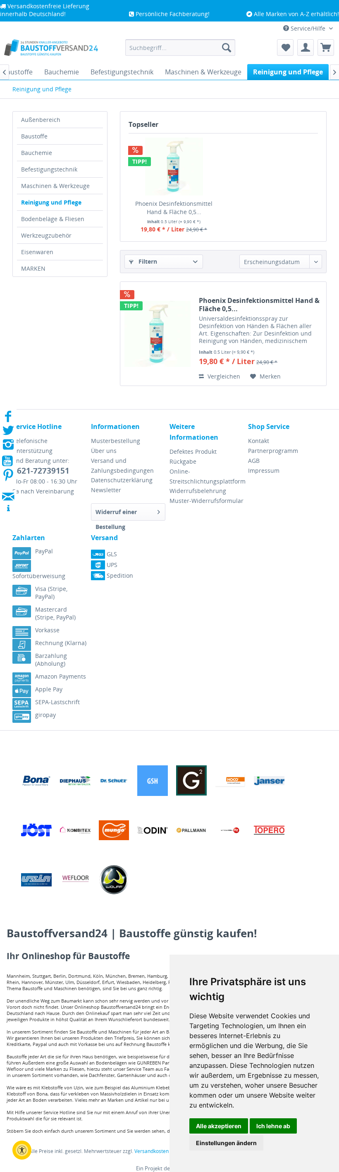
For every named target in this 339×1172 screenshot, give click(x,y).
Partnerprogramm (273, 451)
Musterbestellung (115, 441)
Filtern (147, 261)
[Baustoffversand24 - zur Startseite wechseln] (51, 49)
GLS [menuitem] (111, 554)
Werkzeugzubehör (46, 235)
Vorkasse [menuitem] (47, 630)
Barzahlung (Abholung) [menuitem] (51, 659)
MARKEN (33, 268)
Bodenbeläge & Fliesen (52, 219)
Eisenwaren (37, 252)
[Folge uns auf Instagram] (8, 447)
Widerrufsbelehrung (198, 491)
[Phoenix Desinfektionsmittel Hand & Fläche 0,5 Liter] (174, 166)
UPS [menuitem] (111, 565)
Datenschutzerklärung (122, 480)
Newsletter (106, 490)
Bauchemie (36, 153)
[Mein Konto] (305, 47)
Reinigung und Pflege (51, 202)
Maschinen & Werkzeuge (55, 186)
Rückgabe (183, 461)
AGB (254, 461)
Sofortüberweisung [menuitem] (38, 576)
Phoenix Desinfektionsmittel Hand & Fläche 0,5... (173, 208)
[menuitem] (180, 47)
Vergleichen (223, 376)
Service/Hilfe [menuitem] (308, 28)
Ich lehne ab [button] (273, 1125)
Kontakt (258, 441)
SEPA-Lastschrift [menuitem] (57, 702)
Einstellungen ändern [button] (226, 1142)
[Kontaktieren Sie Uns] (8, 488)
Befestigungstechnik (49, 169)
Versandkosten (151, 1151)
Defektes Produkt (193, 451)
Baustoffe (34, 136)
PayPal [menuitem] (44, 551)
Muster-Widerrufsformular (207, 501)
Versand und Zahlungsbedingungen (122, 465)
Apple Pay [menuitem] (48, 689)
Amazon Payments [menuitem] (60, 676)
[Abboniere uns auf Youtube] (8, 462)
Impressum (263, 470)
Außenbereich (40, 120)
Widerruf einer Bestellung (116, 514)
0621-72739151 (40, 470)
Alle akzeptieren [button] (218, 1125)
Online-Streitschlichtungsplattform (207, 476)
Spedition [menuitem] (119, 575)
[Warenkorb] (326, 47)
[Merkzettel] (285, 47)
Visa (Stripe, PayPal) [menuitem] (51, 592)
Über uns (104, 451)
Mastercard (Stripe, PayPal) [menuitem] (55, 613)
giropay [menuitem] (45, 715)
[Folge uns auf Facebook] (8, 418)
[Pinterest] (8, 477)
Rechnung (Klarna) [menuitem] (60, 643)
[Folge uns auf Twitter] (8, 432)
